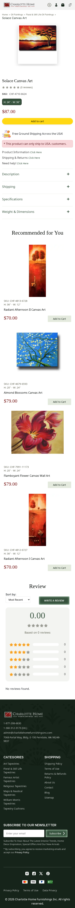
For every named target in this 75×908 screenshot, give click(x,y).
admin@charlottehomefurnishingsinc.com (27, 732)
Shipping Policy (53, 763)
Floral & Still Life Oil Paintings (40, 14)
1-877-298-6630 (12, 723)
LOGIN (56, 5)
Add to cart (37, 121)
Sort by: (11, 594)
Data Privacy (50, 890)
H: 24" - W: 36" (12, 102)
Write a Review (54, 600)
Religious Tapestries (15, 786)
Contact (48, 787)
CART (63, 5)
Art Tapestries (11, 763)
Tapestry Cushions (14, 808)
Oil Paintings (17, 14)
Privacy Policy (22, 852)
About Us (49, 782)
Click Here (36, 152)
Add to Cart (59, 318)
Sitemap (49, 797)
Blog (47, 792)
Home (5, 14)
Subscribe (55, 833)
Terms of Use (51, 768)
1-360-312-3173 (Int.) (15, 728)
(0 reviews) (26, 87)
